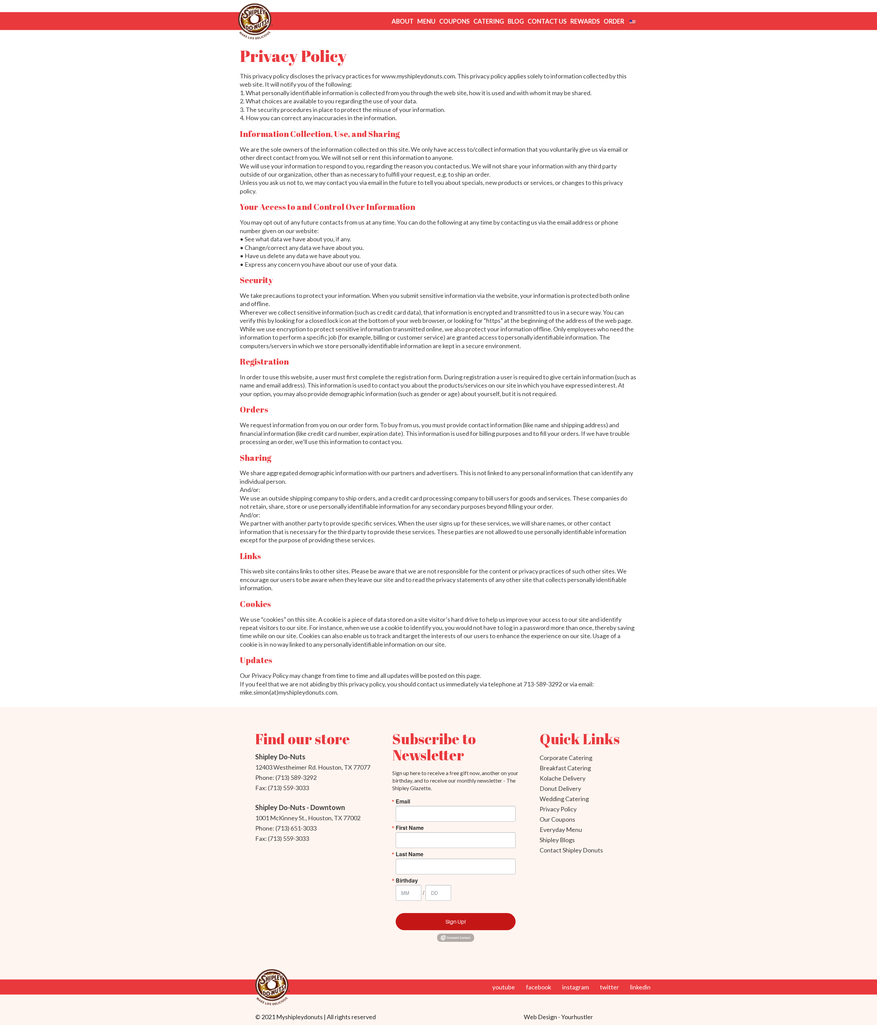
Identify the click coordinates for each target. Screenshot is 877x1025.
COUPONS (454, 21)
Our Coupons (557, 819)
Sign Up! (455, 921)
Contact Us (547, 21)
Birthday (407, 880)
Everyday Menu (561, 829)
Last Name (409, 854)
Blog (516, 21)
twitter (609, 987)
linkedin (640, 987)
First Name (410, 828)
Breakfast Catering (565, 768)
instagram (575, 987)
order (614, 21)
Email (403, 801)
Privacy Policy (558, 809)
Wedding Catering (564, 798)
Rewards (585, 21)
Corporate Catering (566, 757)
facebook (538, 987)
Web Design (541, 1017)
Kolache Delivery (562, 778)
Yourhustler (577, 1017)
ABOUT (402, 21)
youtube (503, 987)
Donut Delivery (560, 788)
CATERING (488, 21)
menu (426, 21)
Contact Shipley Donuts (571, 850)
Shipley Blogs (557, 840)
